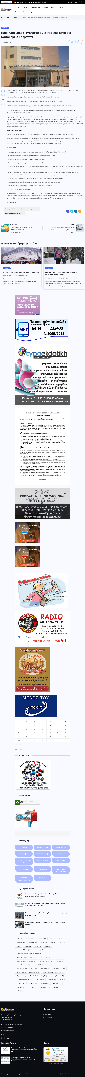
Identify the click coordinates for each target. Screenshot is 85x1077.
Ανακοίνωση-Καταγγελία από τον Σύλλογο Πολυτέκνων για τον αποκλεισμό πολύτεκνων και (24, 1049)
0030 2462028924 (8, 1027)
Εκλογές (49, 964)
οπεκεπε (33, 987)
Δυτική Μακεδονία (23, 964)
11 (50, 729)
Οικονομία (42, 869)
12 (57, 729)
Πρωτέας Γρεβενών (57, 976)
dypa (52, 938)
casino (24, 847)
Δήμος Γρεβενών (46, 961)
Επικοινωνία (48, 1018)
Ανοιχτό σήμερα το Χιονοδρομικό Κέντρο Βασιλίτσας (21, 272)
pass (52, 942)
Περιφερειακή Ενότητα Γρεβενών (14, 213)
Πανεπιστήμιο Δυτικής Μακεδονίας (28, 972)
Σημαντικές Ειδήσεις (61, 870)
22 (26, 736)
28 (19, 740)
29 (26, 740)
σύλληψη (20, 990)
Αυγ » (20, 749)
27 (65, 736)
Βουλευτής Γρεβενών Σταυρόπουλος (28, 957)
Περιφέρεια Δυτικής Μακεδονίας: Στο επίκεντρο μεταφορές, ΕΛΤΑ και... (43, 2)
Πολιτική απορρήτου (17, 1074)
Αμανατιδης (38, 950)
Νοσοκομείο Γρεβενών (11, 209)
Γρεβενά (47, 957)
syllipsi (47, 946)
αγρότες (20, 983)
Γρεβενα (45, 7)
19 (58, 733)
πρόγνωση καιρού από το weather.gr (56, 1063)
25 (50, 736)
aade (19, 938)
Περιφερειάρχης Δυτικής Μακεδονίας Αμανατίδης (32, 976)
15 (26, 733)
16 (34, 733)
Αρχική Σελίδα (5, 17)
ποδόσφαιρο (45, 987)
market (44, 942)
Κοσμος (25, 7)
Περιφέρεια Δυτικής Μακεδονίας (29, 209)
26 (58, 736)
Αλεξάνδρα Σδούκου (23, 950)
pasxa (61, 942)
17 (42, 733)
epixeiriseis (21, 942)
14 (19, 733)
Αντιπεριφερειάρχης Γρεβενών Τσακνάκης (29, 953)
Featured (33, 942)
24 (42, 736)
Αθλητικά (42, 847)
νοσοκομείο (21, 987)
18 (50, 733)
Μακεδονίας (45, 968)
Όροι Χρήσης (4, 1074)
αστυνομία (32, 983)
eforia (61, 938)
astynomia (42, 938)
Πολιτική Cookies (30, 1074)
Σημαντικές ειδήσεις (24, 979)
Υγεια (61, 7)
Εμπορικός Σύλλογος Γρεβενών (27, 968)
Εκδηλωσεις (42, 860)
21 (19, 736)
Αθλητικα (53, 7)
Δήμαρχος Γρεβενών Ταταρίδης (26, 961)
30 (34, 740)
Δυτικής (37, 964)
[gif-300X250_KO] (27, 305)
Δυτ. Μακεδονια (35, 7)
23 (34, 736)
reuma (28, 946)
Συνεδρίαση (39, 979)
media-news (8, 275)
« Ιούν (16, 749)
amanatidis (29, 938)
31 (42, 740)
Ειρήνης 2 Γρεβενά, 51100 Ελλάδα (12, 1024)
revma (38, 946)
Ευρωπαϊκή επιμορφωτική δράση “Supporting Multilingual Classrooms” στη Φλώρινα (23, 1059)
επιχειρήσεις (56, 983)
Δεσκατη (61, 854)
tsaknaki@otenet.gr (8, 1030)
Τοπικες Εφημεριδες (28, 12)
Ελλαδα (17, 7)
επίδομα (44, 983)
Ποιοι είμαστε (48, 1014)
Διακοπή (60, 961)
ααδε (62, 979)
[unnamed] (42, 503)
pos (19, 946)
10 (42, 729)
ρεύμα (56, 987)
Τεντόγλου (52, 979)
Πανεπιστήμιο (59, 968)
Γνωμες (17, 12)
